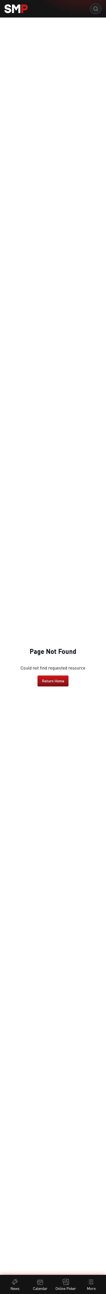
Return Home (53, 681)
